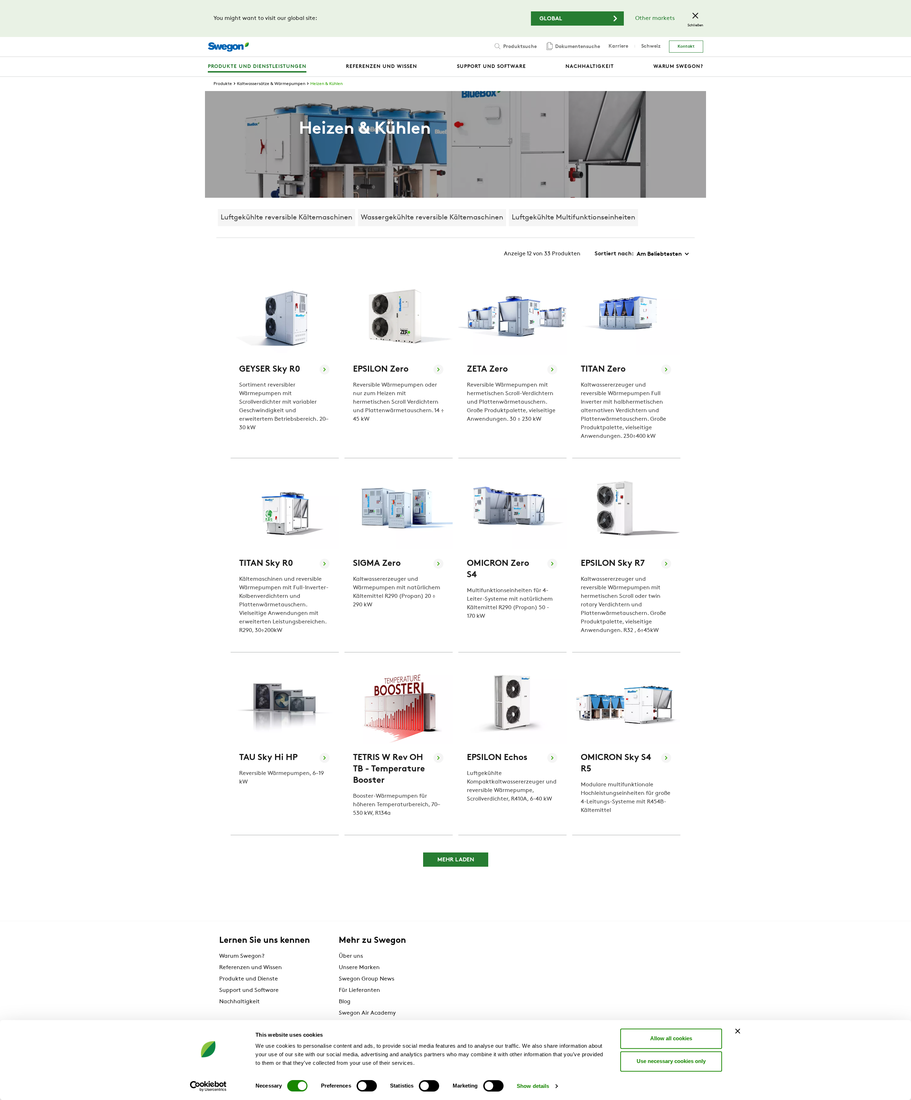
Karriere (618, 46)
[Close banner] (737, 1031)
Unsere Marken (359, 968)
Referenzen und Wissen (250, 968)
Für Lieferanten (359, 990)
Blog (345, 1002)
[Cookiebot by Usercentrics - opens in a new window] (208, 1086)
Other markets (655, 18)
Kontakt (686, 46)
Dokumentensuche (577, 46)
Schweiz (650, 46)
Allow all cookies (671, 1038)
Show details (533, 1086)
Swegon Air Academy (367, 1013)
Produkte (223, 84)
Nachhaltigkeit (239, 1002)
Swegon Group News (366, 979)
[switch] (367, 1085)
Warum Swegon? (241, 956)
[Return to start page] (228, 47)
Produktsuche (519, 46)
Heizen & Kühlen (326, 84)
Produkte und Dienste (248, 979)
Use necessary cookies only (671, 1061)
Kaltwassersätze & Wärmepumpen (271, 84)
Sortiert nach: (614, 254)
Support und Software (249, 990)
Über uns (351, 956)
